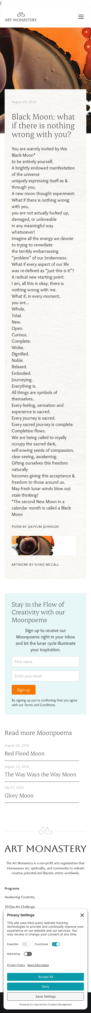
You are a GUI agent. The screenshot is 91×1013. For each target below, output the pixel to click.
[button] (81, 16)
